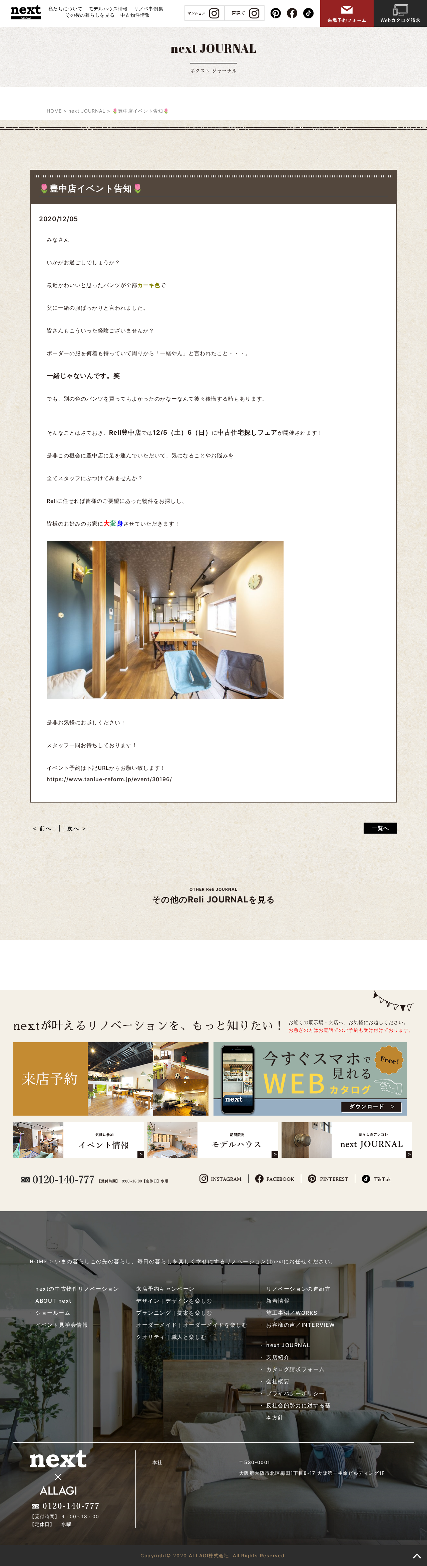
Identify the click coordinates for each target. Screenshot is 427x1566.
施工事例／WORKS (292, 1312)
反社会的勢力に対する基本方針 (298, 1411)
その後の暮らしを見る (89, 15)
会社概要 (278, 1381)
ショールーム (53, 1312)
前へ (49, 828)
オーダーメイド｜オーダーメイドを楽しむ (192, 1324)
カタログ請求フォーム (295, 1369)
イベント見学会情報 (61, 1324)
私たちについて (65, 8)
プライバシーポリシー (295, 1393)
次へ (73, 828)
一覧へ (380, 828)
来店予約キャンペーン (165, 1288)
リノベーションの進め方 (298, 1288)
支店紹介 (278, 1357)
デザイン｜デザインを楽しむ (174, 1300)
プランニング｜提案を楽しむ (174, 1312)
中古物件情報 (135, 15)
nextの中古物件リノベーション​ (77, 1288)
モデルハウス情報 (108, 8)
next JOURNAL (288, 1345)
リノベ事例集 (148, 8)
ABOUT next (53, 1300)
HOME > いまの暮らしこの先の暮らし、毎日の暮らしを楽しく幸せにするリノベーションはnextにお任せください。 (183, 1261)
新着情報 (278, 1300)
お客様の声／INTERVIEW (300, 1324)
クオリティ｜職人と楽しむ (171, 1336)
